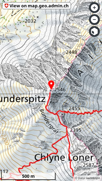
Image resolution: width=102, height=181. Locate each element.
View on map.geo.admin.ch (39, 6)
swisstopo (93, 178)
